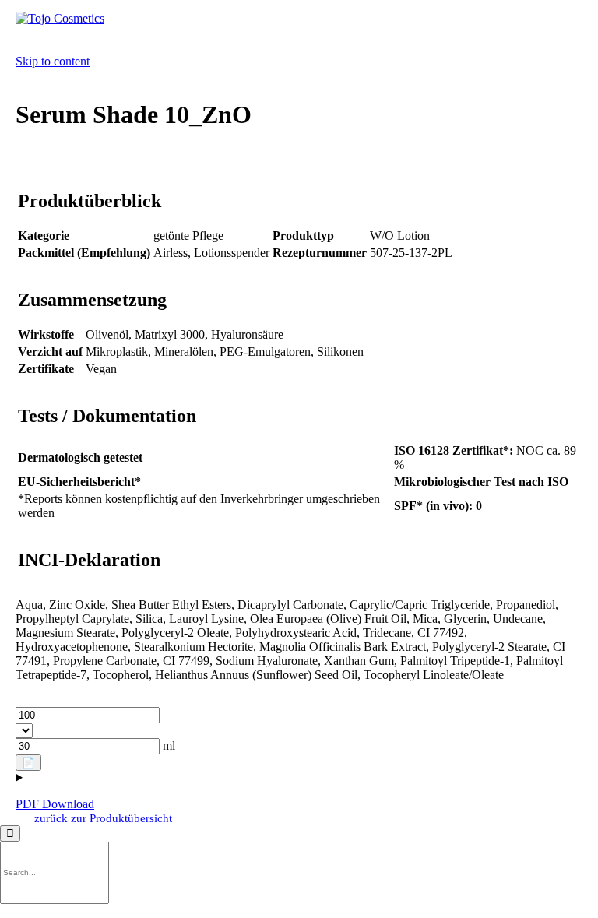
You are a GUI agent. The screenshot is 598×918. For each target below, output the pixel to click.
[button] (103, 818)
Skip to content (53, 61)
